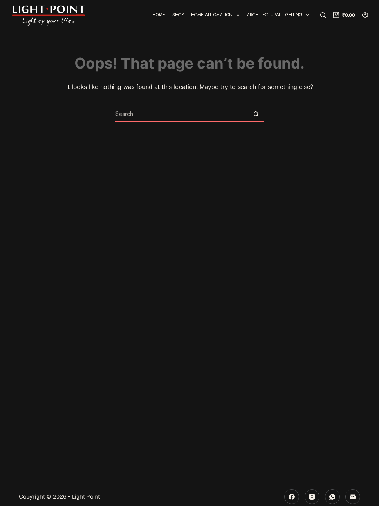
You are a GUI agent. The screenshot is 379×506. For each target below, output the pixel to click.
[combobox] (181, 114)
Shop (178, 14)
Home (158, 14)
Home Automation (211, 14)
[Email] (352, 496)
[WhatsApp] (332, 496)
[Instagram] (312, 496)
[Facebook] (291, 496)
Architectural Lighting (274, 14)
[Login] (365, 15)
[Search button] (256, 113)
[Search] (323, 15)
